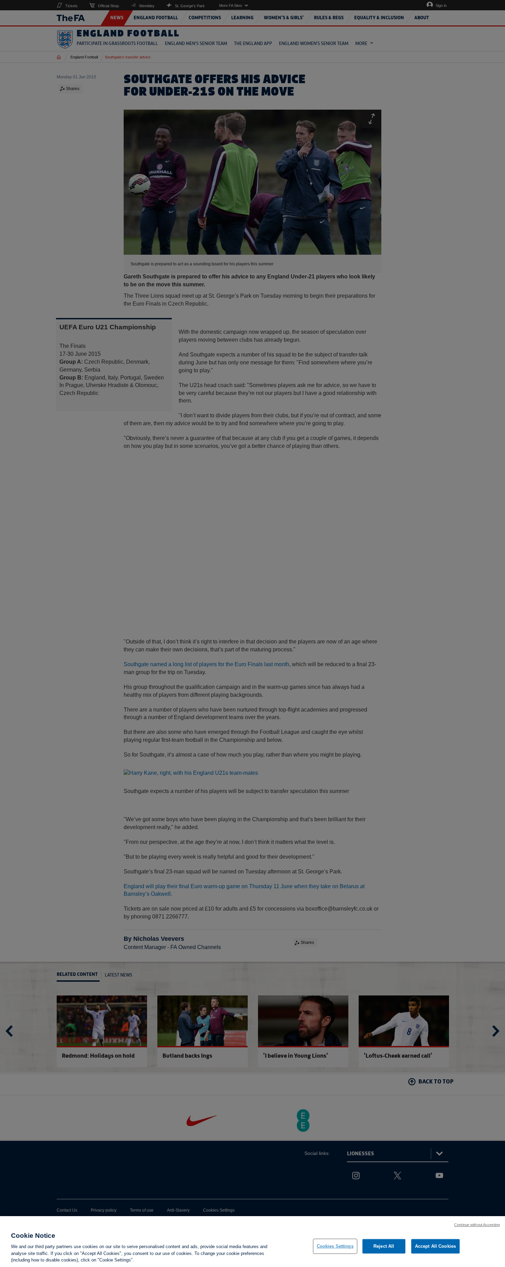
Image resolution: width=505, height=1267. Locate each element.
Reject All (383, 1246)
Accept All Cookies (435, 1246)
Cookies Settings (335, 1246)
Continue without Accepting (477, 1225)
